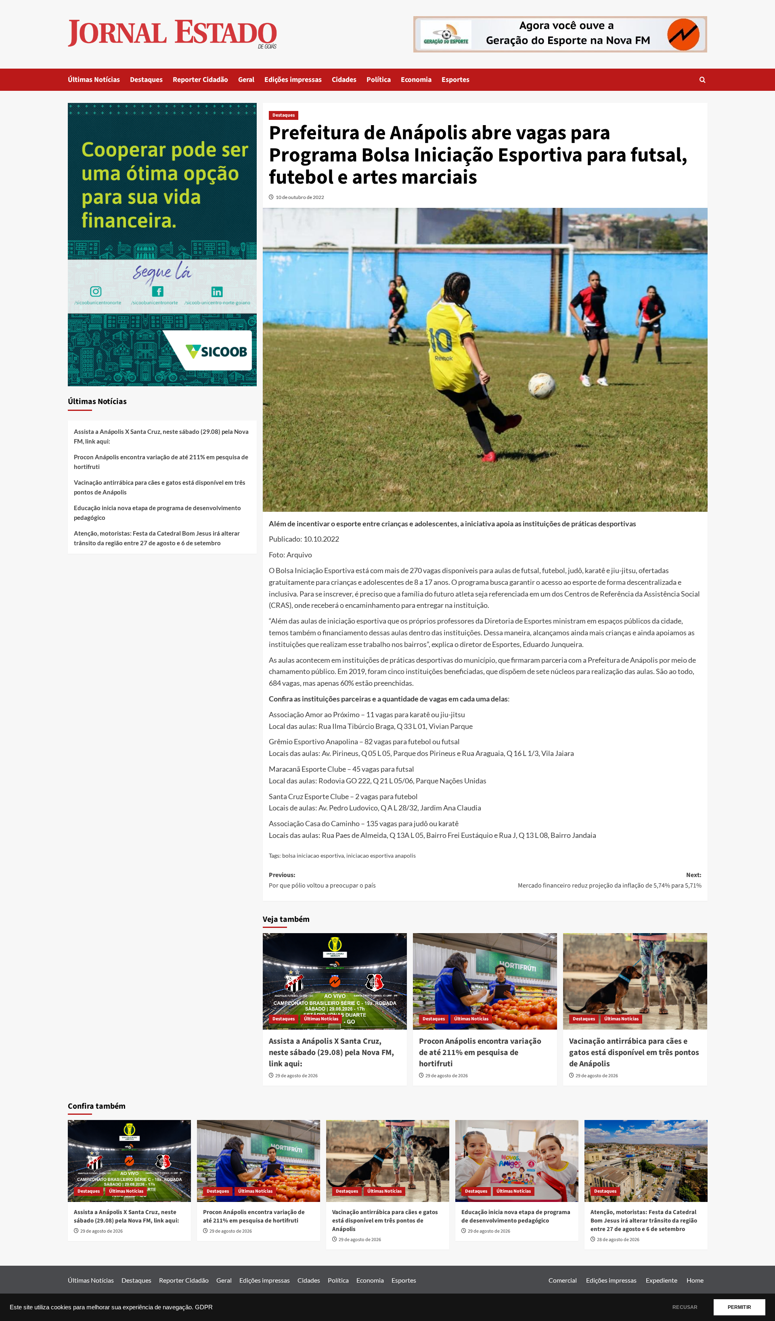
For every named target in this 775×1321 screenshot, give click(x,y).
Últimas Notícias (94, 80)
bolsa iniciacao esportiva (313, 855)
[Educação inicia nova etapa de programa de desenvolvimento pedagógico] (516, 1161)
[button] (703, 80)
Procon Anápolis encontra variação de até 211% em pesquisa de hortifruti (480, 1053)
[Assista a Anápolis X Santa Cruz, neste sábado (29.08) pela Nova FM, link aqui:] (335, 981)
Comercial (563, 1280)
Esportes (455, 80)
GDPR (204, 1307)
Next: (610, 880)
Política (379, 80)
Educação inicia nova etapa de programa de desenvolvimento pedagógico (157, 512)
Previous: (322, 880)
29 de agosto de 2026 (296, 1075)
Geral (246, 80)
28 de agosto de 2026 (618, 1239)
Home (695, 1280)
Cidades (344, 80)
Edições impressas (293, 80)
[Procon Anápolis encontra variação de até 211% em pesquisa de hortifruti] (485, 981)
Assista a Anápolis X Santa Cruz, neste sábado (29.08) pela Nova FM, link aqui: (331, 1053)
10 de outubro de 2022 (300, 197)
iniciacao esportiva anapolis (381, 855)
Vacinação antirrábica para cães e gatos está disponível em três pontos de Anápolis (634, 1053)
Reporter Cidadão (200, 80)
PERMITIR (739, 1307)
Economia (416, 80)
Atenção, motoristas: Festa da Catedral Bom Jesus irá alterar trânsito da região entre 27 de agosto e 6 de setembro (157, 538)
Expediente (661, 1280)
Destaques (146, 80)
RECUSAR (685, 1307)
